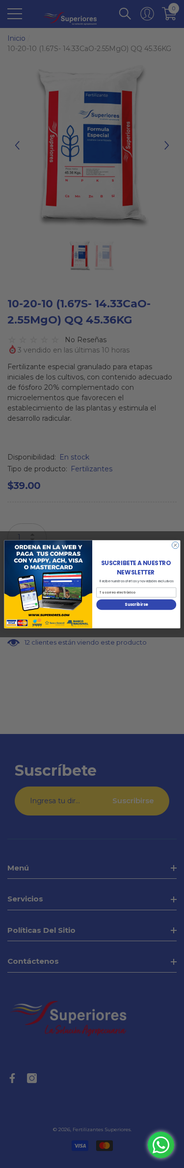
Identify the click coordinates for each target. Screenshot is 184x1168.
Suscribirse (136, 604)
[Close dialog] (175, 545)
